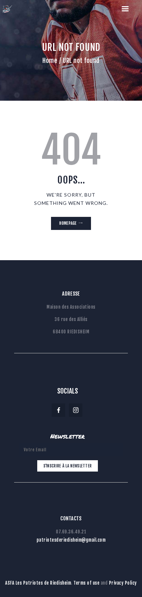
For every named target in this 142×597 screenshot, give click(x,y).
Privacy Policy (123, 583)
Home (49, 60)
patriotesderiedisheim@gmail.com (71, 540)
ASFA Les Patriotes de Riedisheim (38, 583)
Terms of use (86, 583)
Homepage (68, 223)
